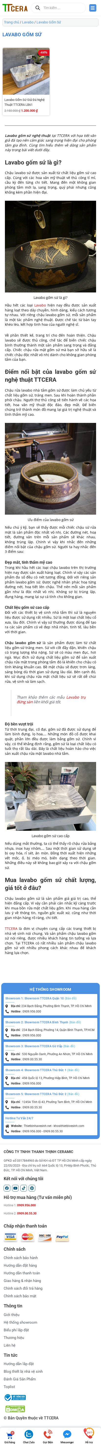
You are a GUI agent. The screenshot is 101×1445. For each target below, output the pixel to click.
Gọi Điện (48, 1442)
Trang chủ (11, 22)
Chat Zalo (28, 1442)
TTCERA (11, 928)
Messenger (67, 1442)
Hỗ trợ (89, 1442)
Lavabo (28, 22)
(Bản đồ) (70, 998)
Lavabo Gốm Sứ (49, 22)
